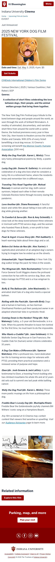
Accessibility (9, 554)
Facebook (24, 535)
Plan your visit (27, 520)
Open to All (34, 554)
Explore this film (12, 497)
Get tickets (10, 73)
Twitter (18, 535)
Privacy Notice (45, 554)
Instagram (30, 535)
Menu (49, 3)
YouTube (36, 535)
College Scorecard (22, 554)
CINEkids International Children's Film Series (24, 80)
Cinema (18, 11)
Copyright (11, 557)
